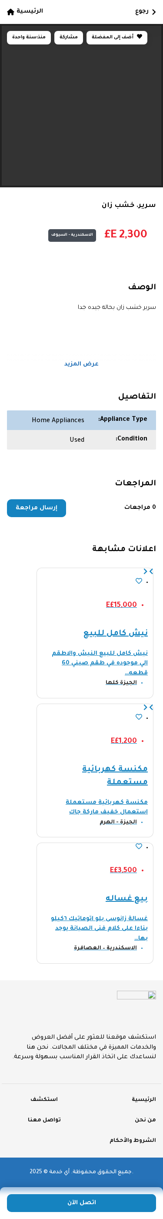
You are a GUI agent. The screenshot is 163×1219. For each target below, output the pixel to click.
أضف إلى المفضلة (113, 37)
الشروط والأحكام (133, 1141)
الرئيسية (30, 11)
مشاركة (69, 37)
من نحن (145, 1120)
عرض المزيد (81, 364)
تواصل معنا (44, 1120)
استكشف (44, 1100)
